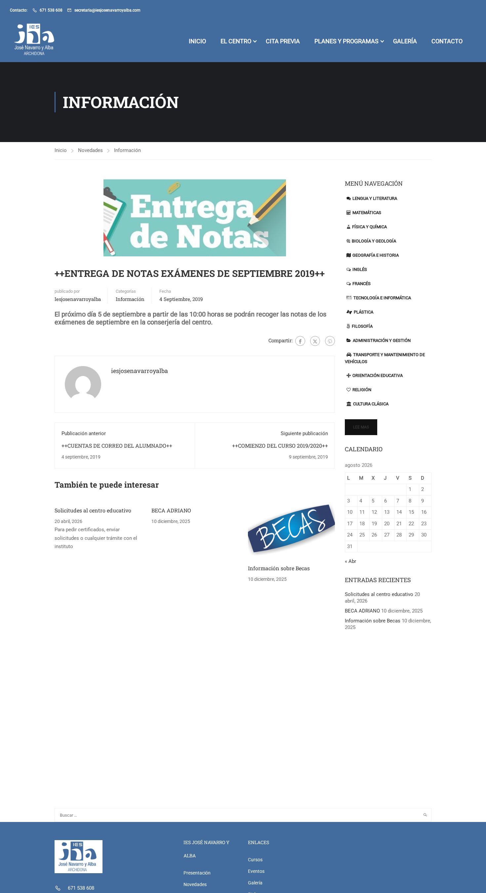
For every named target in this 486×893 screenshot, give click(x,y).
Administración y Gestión (382, 340)
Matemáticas (366, 212)
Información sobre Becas (279, 568)
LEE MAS (361, 427)
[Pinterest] (330, 341)
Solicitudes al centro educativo (93, 510)
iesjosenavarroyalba (78, 299)
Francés (361, 283)
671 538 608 (51, 10)
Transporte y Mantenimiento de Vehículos (385, 358)
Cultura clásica (370, 403)
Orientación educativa (377, 375)
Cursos (255, 859)
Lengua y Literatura (374, 198)
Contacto (447, 41)
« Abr (350, 561)
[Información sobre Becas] (291, 530)
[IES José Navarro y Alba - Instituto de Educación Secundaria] (35, 41)
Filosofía (362, 326)
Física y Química (369, 226)
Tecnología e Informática (382, 297)
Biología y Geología (374, 241)
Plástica (363, 312)
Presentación (197, 872)
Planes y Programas (346, 41)
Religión (361, 389)
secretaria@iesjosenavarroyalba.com (107, 10)
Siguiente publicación (304, 433)
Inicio (197, 41)
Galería (405, 41)
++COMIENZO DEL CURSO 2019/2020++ (280, 445)
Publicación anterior (83, 433)
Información (127, 150)
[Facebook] (300, 341)
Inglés (359, 269)
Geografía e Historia (375, 255)
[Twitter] (315, 341)
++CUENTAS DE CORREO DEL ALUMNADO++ (116, 445)
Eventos (256, 871)
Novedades (90, 150)
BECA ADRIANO (171, 510)
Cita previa (283, 41)
